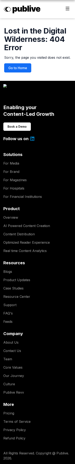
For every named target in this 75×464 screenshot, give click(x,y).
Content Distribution (19, 234)
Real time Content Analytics (25, 251)
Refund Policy (14, 438)
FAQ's (8, 313)
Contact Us (12, 351)
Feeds (7, 321)
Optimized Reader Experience (26, 242)
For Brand (11, 172)
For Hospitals (13, 188)
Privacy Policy (14, 430)
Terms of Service (17, 421)
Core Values (12, 367)
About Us (11, 342)
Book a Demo (17, 126)
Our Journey (13, 376)
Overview (10, 217)
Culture (9, 384)
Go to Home (17, 68)
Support (9, 305)
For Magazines (15, 180)
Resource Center (16, 296)
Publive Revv (13, 392)
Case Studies (13, 288)
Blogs (7, 271)
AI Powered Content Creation (26, 226)
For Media (11, 163)
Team (7, 359)
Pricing (8, 413)
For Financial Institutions (22, 197)
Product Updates (16, 280)
